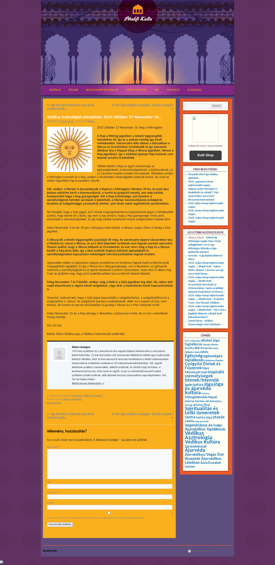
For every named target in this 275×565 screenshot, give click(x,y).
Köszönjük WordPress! (203, 551)
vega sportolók (202, 422)
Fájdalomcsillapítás (213, 360)
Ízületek (190, 466)
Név (50, 482)
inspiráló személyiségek (204, 374)
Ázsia (204, 463)
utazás (219, 417)
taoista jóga (204, 417)
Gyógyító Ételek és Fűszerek (202, 366)
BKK (157, 90)
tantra (190, 417)
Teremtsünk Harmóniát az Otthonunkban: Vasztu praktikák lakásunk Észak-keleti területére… (206, 288)
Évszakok (214, 463)
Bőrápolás (207, 348)
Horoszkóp (76, 396)
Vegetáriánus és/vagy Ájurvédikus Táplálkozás (205, 427)
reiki (206, 401)
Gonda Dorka (195, 321)
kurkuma (205, 394)
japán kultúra (194, 385)
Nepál (212, 397)
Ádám (90, 121)
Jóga (208, 384)
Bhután (214, 345)
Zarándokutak (196, 447)
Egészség (194, 356)
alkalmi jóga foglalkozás (202, 342)
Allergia (207, 345)
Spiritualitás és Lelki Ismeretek (202, 411)
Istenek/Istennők (202, 380)
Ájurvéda (195, 450)
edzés (204, 352)
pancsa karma (194, 401)
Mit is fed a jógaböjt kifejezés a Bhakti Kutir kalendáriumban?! (207, 314)
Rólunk (73, 90)
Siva (207, 405)
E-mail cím (53, 492)
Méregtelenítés (196, 397)
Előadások (194, 90)
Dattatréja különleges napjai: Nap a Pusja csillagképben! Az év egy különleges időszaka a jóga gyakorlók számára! (204, 244)
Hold (204, 372)
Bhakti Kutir (50, 551)
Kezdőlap (55, 90)
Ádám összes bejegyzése (88, 383)
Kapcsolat (173, 90)
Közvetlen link (54, 403)
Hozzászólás (54, 447)
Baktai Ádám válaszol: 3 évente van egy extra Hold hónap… (206, 270)
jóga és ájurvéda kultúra (204, 389)
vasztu (189, 421)
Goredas (192, 255)
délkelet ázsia (192, 352)
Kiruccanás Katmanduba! (201, 200)
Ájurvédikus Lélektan (203, 461)
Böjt (197, 348)
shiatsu (198, 405)
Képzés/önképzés (136, 90)
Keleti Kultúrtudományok (102, 90)
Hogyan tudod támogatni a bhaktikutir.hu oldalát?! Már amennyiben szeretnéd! (203, 193)
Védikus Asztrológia (92, 396)
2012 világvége (192, 341)
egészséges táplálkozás (203, 358)
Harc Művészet (197, 370)
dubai (215, 348)
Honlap (50, 503)
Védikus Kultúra (202, 442)
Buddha (189, 348)
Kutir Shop (205, 155)
